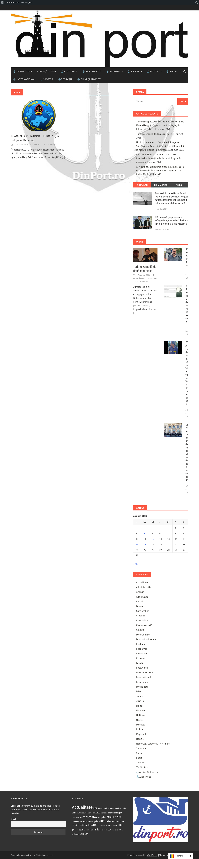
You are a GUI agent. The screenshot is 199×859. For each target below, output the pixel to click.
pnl (74, 829)
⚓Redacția (65, 79)
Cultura (140, 629)
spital (102, 830)
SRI (105, 829)
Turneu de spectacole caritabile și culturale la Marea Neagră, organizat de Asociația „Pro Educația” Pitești (160, 125)
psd (82, 829)
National (141, 715)
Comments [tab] (160, 184)
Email (13, 819)
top (113, 830)
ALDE (95, 808)
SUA (109, 829)
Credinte (140, 615)
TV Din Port (142, 767)
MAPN (102, 821)
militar (109, 821)
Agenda (140, 591)
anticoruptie (121, 808)
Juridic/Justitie (46, 71)
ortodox (111, 825)
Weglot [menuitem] (28, 2)
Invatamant (142, 682)
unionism (75, 834)
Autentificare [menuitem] (13, 2)
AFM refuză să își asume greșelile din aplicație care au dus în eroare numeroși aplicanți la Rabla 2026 (160, 170)
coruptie (101, 817)
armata (76, 812)
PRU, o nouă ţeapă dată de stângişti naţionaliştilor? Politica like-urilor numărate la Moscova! (171, 220)
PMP (115, 825)
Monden (140, 710)
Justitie (140, 700)
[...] (63, 157)
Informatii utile (144, 672)
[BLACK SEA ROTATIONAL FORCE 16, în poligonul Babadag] (38, 115)
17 (137, 544)
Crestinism (142, 620)
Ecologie (141, 643)
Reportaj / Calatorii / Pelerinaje (153, 743)
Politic (139, 729)
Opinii (139, 719)
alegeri (100, 808)
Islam (139, 691)
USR (86, 834)
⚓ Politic (153, 71)
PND (120, 825)
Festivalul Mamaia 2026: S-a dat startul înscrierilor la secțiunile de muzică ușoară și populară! (159, 158)
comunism (77, 817)
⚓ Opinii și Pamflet (89, 79)
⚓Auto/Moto (143, 776)
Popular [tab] (142, 184)
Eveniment (142, 653)
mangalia (94, 821)
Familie (140, 662)
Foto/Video (142, 667)
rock (87, 830)
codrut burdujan (115, 812)
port (78, 830)
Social (139, 752)
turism (117, 830)
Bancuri (140, 606)
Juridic (139, 696)
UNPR (82, 834)
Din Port (36, 144)
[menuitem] (2, 2)
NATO (96, 825)
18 (144, 544)
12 (153, 538)
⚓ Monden (113, 71)
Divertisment (143, 634)
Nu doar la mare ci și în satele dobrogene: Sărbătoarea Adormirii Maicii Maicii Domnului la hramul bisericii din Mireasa (160, 146)
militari (115, 821)
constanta (89, 817)
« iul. (135, 563)
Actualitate (142, 582)
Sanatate (141, 748)
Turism (140, 762)
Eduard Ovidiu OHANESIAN (145, 278)
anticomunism (110, 808)
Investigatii (142, 686)
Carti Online (142, 610)
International (143, 677)
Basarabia (90, 813)
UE (121, 830)
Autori (139, 601)
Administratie (143, 587)
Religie (140, 738)
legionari (86, 821)
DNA (108, 817)
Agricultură (142, 596)
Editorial (116, 817)
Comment (51, 144)
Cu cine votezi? (144, 625)
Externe (140, 658)
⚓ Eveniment (90, 71)
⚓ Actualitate (22, 71)
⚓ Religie (133, 71)
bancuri (83, 813)
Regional (141, 734)
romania (94, 829)
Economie (141, 648)
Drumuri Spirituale (146, 639)
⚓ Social (172, 71)
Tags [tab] (179, 184)
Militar (139, 705)
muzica (75, 825)
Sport (139, 757)
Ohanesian (103, 825)
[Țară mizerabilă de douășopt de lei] (145, 254)
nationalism (86, 825)
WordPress (152, 855)
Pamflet (140, 724)
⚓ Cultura (68, 71)
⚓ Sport (45, 79)
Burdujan (97, 813)
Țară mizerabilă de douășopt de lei (154, 133)
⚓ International (24, 79)
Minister (121, 821)
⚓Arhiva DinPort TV (147, 772)
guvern (79, 821)
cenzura (104, 813)
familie (74, 821)
